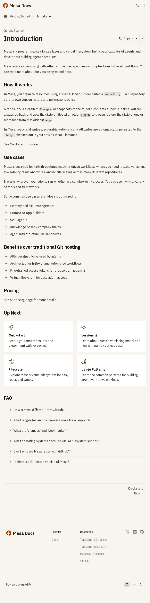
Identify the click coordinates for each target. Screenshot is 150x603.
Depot (55, 539)
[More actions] (145, 5)
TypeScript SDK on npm (94, 539)
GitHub (84, 561)
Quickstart (17, 144)
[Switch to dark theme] (141, 584)
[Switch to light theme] (134, 584)
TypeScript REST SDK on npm (94, 547)
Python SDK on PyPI (92, 554)
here (68, 72)
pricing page (24, 300)
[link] (38, 336)
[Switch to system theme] (127, 584)
